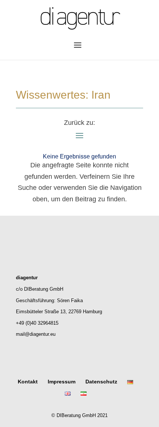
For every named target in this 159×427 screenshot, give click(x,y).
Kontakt (28, 382)
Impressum (61, 382)
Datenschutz (101, 382)
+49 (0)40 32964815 (37, 323)
